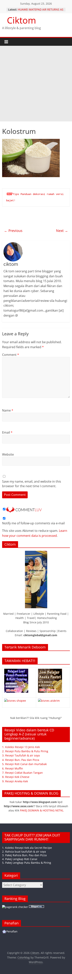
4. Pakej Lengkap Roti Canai (19, 859)
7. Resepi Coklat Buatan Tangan (22, 772)
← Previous (13, 230)
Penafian (11, 931)
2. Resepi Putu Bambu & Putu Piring (25, 751)
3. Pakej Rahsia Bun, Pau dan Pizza (24, 855)
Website (8, 454)
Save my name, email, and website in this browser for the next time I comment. (31, 483)
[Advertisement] (36, 83)
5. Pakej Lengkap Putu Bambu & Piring (26, 862)
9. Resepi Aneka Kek (15, 781)
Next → (62, 230)
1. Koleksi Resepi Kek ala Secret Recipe (27, 848)
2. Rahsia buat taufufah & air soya (24, 851)
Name (7, 410)
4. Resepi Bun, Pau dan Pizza (20, 760)
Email (7, 432)
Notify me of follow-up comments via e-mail (33, 523)
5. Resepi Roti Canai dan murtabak (24, 764)
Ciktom (21, 20)
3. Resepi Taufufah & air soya (21, 755)
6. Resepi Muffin (12, 768)
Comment (10, 355)
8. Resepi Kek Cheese (15, 777)
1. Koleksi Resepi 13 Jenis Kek (21, 747)
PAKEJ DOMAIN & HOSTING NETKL (42, 810)
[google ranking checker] (15, 907)
